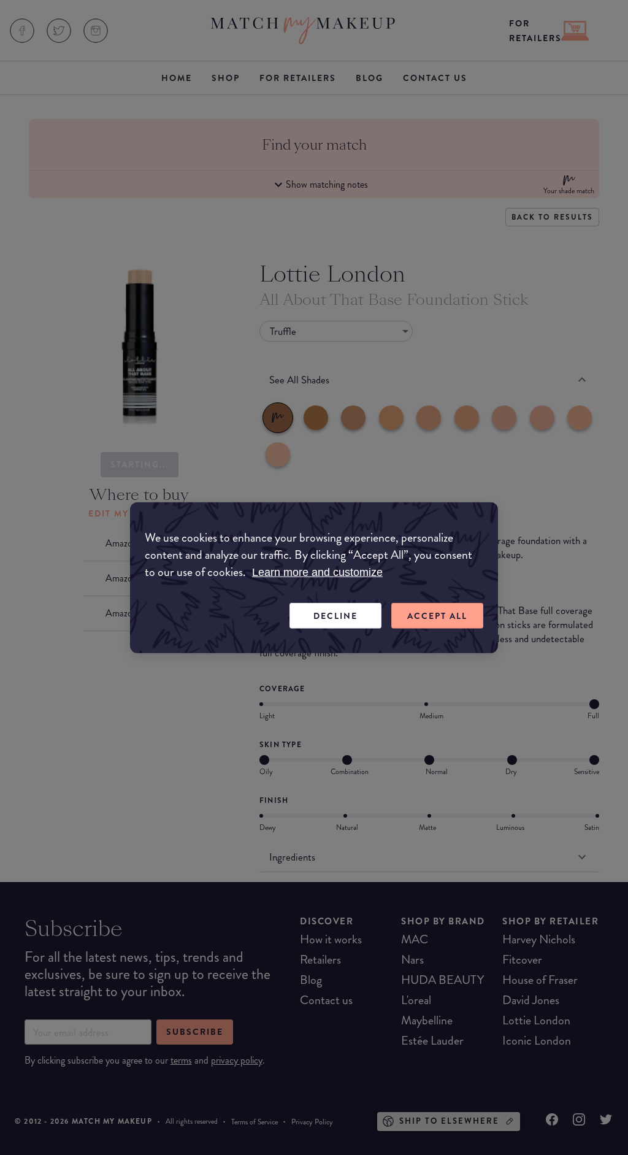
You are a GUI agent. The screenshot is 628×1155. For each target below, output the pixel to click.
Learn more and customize (317, 572)
